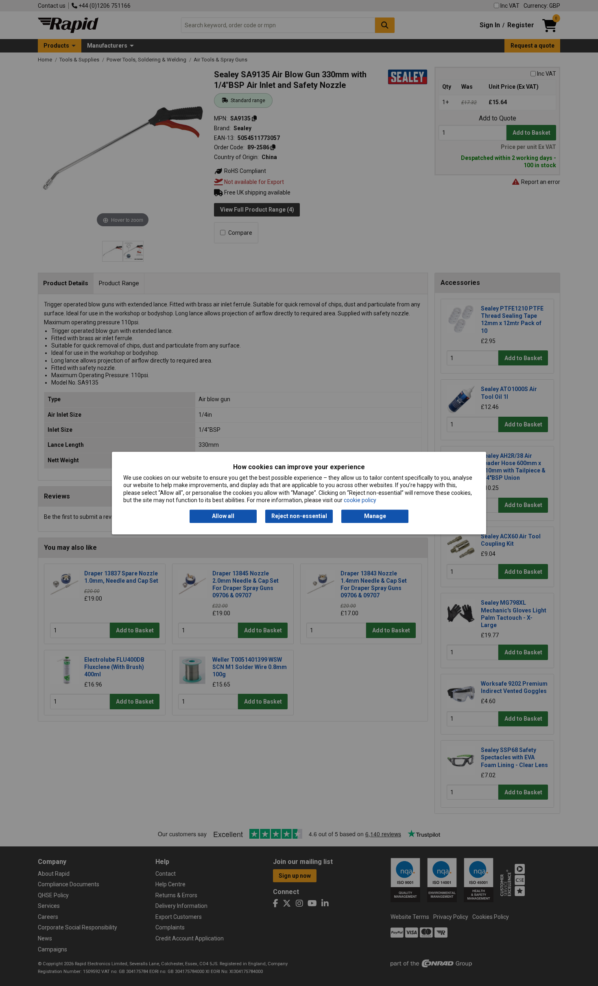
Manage (375, 516)
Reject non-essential (299, 516)
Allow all (223, 516)
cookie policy (360, 500)
